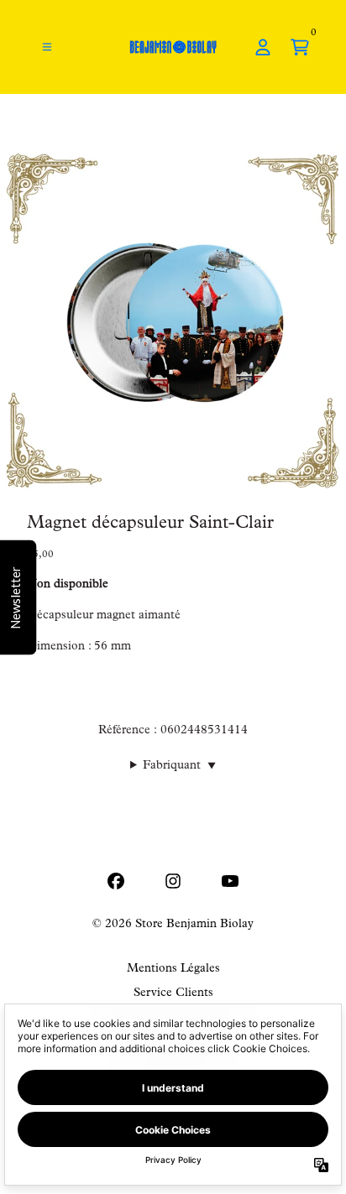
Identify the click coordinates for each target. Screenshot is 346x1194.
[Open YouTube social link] (230, 881)
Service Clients (173, 993)
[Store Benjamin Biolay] (173, 47)
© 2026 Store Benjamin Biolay (173, 925)
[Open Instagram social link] (173, 881)
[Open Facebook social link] (115, 881)
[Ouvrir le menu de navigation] (47, 47)
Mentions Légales (173, 969)
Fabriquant (179, 766)
